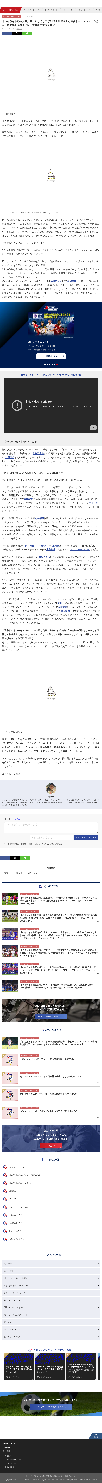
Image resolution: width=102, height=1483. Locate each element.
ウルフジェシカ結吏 (80, 549)
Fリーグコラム (15, 1231)
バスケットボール (84, 10)
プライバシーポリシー (13, 1460)
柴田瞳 (55, 545)
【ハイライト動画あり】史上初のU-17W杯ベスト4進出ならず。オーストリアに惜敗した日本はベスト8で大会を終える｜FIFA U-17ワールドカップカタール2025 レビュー (58, 900)
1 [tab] (45, 364)
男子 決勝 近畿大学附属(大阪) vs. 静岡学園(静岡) (81, 1371)
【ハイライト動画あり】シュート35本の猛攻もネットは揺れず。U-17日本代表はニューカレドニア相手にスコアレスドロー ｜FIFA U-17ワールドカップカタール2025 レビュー (59, 970)
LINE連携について (9, 1447)
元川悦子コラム (15, 1199)
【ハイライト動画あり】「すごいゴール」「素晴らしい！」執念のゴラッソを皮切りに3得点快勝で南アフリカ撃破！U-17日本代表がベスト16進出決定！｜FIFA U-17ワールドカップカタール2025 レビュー (58, 935)
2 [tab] (47, 364)
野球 (10, 1263)
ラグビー (12, 1271)
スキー (10, 1322)
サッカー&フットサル (10, 10)
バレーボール (67, 10)
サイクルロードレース (31, 10)
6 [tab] (57, 364)
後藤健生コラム (15, 1191)
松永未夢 (39, 518)
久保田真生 (38, 453)
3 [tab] (49, 364)
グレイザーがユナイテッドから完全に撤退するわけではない (48, 1093)
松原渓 (19, 29)
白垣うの (93, 503)
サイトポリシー (10, 1463)
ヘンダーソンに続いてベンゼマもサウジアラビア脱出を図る (48, 1111)
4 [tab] (52, 364)
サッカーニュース (16, 1167)
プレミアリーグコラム (18, 1207)
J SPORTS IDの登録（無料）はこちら (51, 1016)
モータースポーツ (51, 10)
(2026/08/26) (42, 1372)
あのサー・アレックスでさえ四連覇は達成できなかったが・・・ (51, 1076)
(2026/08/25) (11, 1372)
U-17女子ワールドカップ (25, 873)
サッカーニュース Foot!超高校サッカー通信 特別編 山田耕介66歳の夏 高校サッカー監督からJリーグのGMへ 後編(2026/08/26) (50, 1367)
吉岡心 (61, 603)
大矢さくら (44, 556)
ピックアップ (13, 1336)
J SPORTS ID (7, 1443)
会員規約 (8, 1456)
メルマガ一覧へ (51, 1146)
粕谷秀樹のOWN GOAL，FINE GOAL (24, 1175)
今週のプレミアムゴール (19, 1239)
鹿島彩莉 (50, 549)
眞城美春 (71, 281)
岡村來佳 (29, 545)
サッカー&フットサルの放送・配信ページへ (51, 1407)
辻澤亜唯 (9, 457)
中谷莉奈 (65, 611)
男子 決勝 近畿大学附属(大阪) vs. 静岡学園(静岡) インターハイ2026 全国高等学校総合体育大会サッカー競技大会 (81, 1365)
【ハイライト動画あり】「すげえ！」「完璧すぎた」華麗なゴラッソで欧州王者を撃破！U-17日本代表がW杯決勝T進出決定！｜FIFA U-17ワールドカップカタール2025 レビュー (59, 952)
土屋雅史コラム (15, 1215)
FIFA (6, 873)
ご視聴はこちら (51, 356)
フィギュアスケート (18, 1314)
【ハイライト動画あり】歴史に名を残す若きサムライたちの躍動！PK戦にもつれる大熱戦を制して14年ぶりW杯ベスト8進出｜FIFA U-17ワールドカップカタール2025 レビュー (59, 918)
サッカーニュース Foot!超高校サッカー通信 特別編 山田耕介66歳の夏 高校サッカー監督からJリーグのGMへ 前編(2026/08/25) (18, 1367)
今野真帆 (62, 607)
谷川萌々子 (56, 281)
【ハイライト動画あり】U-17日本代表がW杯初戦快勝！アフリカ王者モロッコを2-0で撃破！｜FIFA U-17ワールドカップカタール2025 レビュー (58, 986)
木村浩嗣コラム (15, 1223)
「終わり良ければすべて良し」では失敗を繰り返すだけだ (47, 1059)
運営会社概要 (9, 1467)
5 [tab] (54, 364)
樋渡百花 (28, 499)
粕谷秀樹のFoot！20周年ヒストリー (24, 1183)
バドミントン (13, 1329)
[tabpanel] (51, 336)
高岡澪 (43, 545)
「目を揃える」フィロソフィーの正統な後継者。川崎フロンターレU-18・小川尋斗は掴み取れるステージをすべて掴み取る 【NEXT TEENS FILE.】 (58, 1043)
